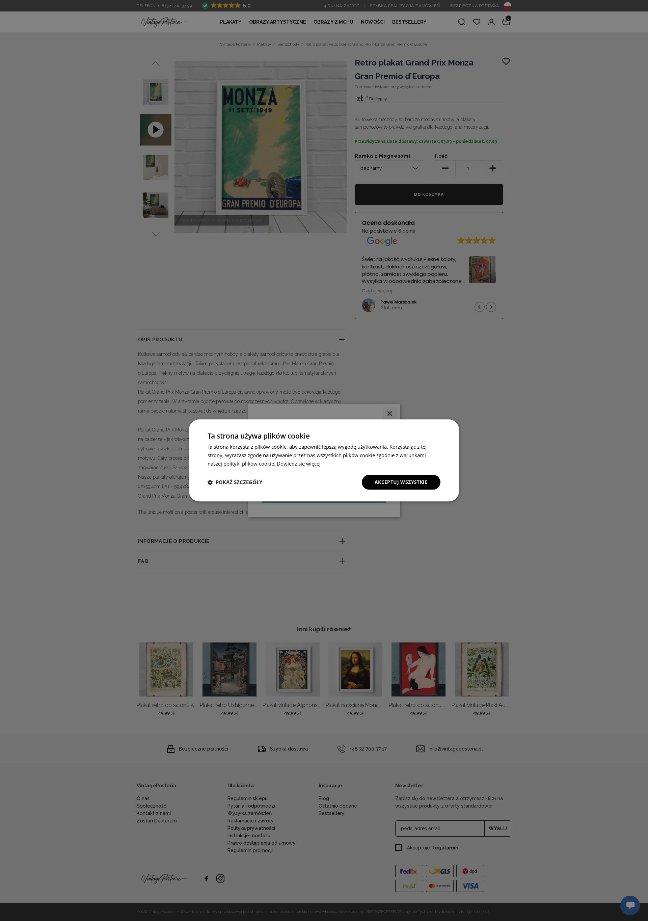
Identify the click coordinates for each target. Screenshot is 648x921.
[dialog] (324, 460)
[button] (235, 482)
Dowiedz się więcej (299, 463)
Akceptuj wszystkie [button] (401, 482)
